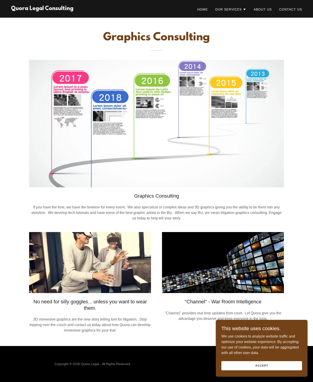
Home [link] (202, 9)
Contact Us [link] (290, 9)
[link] (42, 9)
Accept (261, 365)
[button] (230, 9)
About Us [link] (263, 9)
